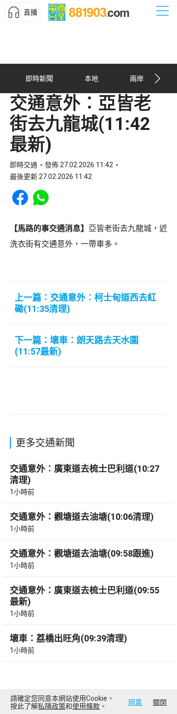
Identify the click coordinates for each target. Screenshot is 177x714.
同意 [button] (135, 702)
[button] (22, 12)
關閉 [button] (160, 702)
